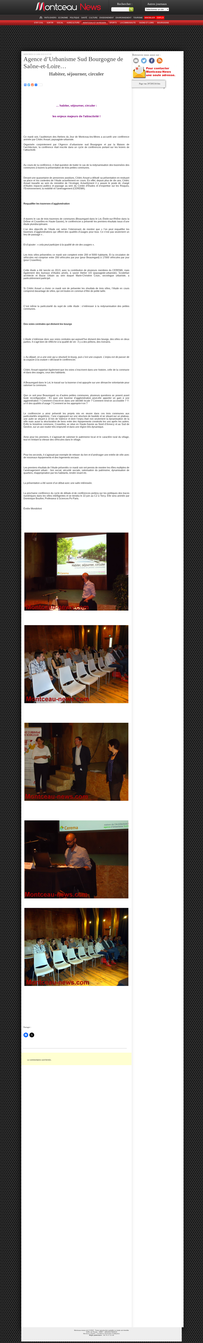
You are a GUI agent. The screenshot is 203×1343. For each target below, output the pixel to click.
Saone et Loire (146, 23)
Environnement (123, 18)
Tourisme (138, 18)
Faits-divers (50, 18)
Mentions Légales (89, 1333)
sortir (50, 23)
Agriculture (73, 23)
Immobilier (150, 18)
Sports (113, 23)
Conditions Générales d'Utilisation (108, 1333)
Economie (63, 18)
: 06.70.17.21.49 (101, 1335)
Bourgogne (163, 23)
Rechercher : (124, 3)
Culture (93, 18)
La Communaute (128, 23)
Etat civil (38, 23)
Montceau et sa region (94, 23)
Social (60, 23)
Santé (84, 18)
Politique (74, 18)
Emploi (160, 18)
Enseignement (106, 18)
